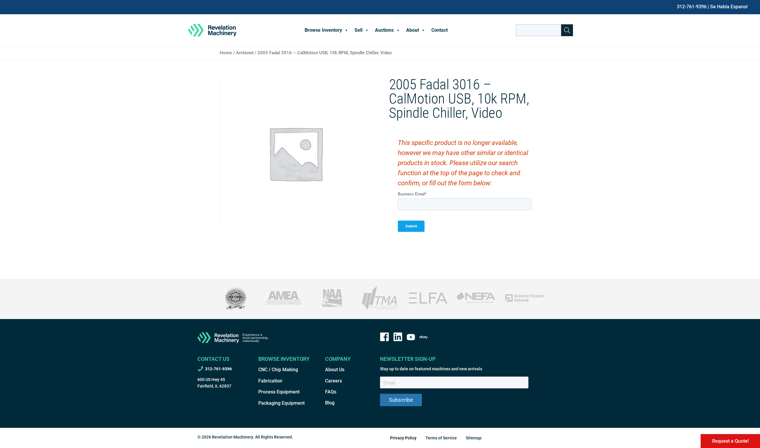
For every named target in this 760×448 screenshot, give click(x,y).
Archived (244, 52)
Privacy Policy (403, 438)
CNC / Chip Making (278, 369)
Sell (358, 30)
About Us (334, 369)
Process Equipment (279, 392)
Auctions (384, 30)
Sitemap (474, 438)
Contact (439, 30)
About (412, 30)
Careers (333, 381)
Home (226, 52)
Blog (330, 403)
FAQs (330, 392)
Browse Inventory (323, 30)
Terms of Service (441, 438)
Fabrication (270, 381)
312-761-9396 (692, 6)
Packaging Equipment (281, 403)
